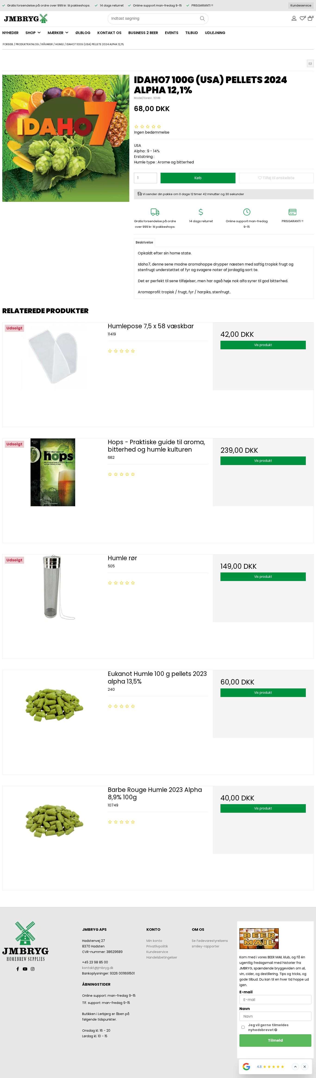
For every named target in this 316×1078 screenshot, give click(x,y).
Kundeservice (301, 5)
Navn (244, 1008)
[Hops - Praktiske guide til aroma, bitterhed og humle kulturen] (53, 488)
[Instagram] (32, 969)
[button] (310, 63)
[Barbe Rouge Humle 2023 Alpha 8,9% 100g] (53, 836)
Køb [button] (197, 178)
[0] (302, 19)
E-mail (246, 992)
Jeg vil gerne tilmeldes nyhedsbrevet (279, 1027)
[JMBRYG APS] (25, 19)
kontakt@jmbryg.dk (97, 968)
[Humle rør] (53, 604)
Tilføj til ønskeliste (278, 178)
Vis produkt (263, 345)
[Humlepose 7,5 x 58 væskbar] (53, 372)
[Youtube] (25, 969)
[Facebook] (17, 969)
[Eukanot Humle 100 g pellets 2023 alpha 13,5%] (53, 720)
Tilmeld (275, 1040)
